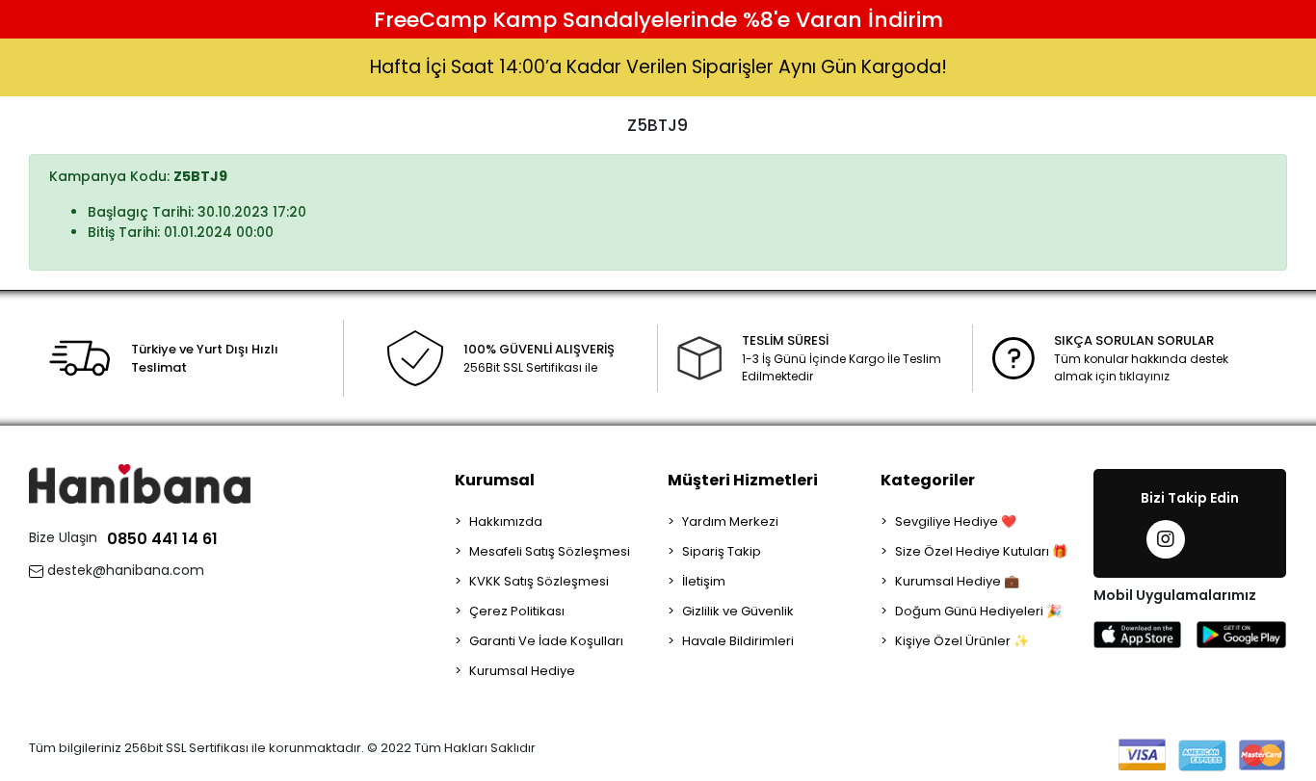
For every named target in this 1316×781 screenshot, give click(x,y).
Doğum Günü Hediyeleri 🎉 (978, 611)
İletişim (703, 581)
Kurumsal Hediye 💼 (957, 581)
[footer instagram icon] (1165, 539)
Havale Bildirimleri (738, 641)
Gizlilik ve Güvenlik (738, 611)
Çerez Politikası (517, 611)
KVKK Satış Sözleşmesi (539, 581)
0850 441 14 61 (162, 539)
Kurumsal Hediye (522, 671)
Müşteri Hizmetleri (743, 480)
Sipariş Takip (721, 551)
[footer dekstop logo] (139, 483)
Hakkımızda (505, 521)
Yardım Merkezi (730, 521)
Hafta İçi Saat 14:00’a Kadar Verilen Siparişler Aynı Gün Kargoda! (658, 67)
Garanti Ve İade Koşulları (546, 641)
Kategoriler (928, 480)
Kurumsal (495, 480)
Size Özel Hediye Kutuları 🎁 (981, 551)
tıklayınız (1144, 376)
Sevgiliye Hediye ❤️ (955, 521)
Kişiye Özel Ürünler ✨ (962, 641)
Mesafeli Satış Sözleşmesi (549, 551)
